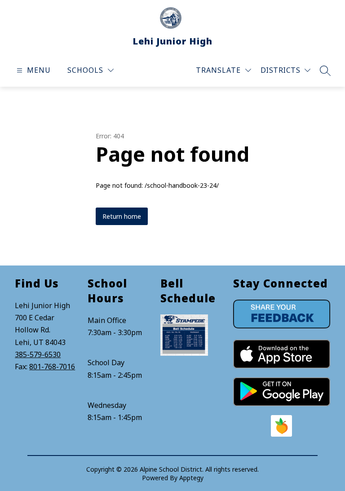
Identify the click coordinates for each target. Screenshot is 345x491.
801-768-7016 (52, 367)
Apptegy (191, 477)
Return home (121, 216)
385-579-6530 (38, 354)
